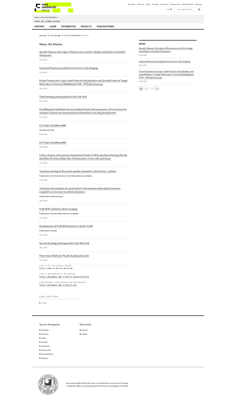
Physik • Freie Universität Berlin (46, 17)
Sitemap (198, 4)
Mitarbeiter (68, 26)
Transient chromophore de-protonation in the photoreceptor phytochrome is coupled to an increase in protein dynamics (79, 190)
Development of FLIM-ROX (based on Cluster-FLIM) (66, 226)
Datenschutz (175, 4)
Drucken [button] (85, 330)
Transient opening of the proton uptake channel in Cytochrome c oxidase (77, 171)
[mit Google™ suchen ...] (199, 9)
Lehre (52, 26)
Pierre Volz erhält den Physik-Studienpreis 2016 (64, 255)
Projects (86, 26)
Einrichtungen (55, 35)
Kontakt (155, 4)
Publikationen (105, 26)
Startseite (131, 4)
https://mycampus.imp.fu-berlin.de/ (58, 285)
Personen (140, 4)
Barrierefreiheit (187, 4)
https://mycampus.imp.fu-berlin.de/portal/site (64, 277)
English (84, 334)
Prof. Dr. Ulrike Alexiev (47, 21)
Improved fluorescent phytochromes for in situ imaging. (68, 68)
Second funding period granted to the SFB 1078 (64, 243)
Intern (148, 4)
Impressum (164, 4)
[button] (169, 9)
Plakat (44, 303)
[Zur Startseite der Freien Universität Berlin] (52, 7)
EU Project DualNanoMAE (52, 125)
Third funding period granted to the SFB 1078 (63, 96)
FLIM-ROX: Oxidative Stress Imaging (58, 209)
